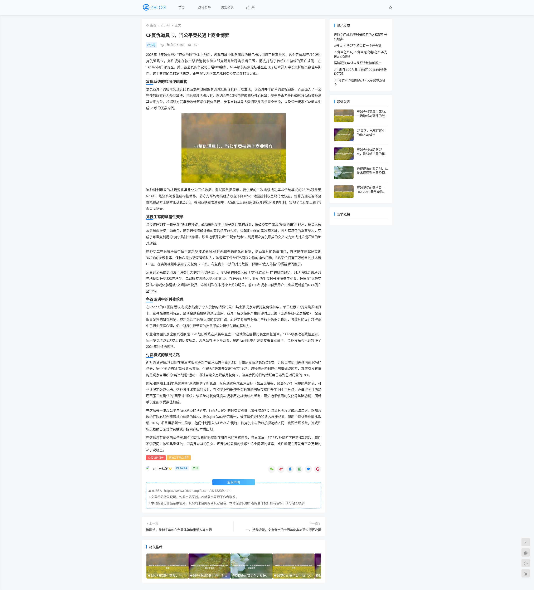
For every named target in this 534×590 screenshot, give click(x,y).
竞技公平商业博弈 (179, 457)
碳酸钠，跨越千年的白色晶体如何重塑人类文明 (179, 530)
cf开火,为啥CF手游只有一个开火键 (357, 45)
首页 (181, 7)
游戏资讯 (227, 7)
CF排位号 (204, 7)
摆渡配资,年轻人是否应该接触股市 (358, 63)
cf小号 (250, 7)
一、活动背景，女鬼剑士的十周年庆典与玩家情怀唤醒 (283, 530)
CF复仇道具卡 (156, 457)
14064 (183, 468)
